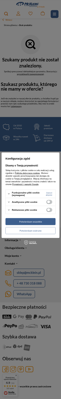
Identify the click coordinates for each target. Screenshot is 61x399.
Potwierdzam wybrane (30, 230)
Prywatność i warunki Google (25, 184)
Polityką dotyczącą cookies (27, 173)
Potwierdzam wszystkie (30, 221)
